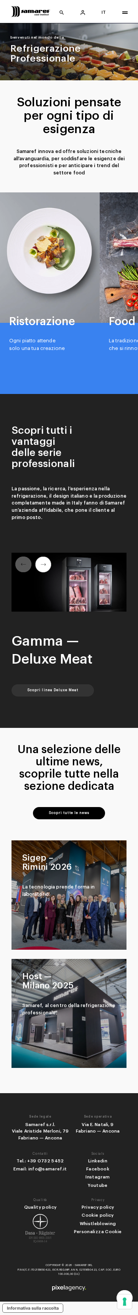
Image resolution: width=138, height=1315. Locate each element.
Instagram (97, 1177)
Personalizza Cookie (98, 1231)
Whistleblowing (98, 1223)
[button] (43, 564)
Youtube (97, 1185)
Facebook (97, 1169)
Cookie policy (97, 1215)
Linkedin (97, 1161)
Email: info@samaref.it (40, 1169)
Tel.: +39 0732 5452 (40, 1161)
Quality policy (40, 1207)
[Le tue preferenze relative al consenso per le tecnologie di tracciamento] (124, 1301)
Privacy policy (98, 1207)
